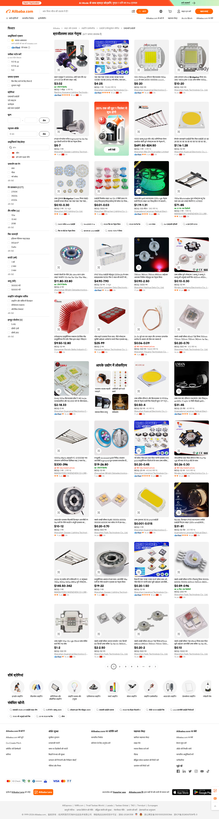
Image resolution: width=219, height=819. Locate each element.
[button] (133, 11)
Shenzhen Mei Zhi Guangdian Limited (151, 151)
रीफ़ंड (136, 754)
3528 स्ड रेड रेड (134, 224)
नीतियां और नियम (55, 766)
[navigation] (28, 347)
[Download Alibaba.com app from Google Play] (203, 792)
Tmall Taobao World (95, 805)
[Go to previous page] (107, 666)
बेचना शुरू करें (181, 743)
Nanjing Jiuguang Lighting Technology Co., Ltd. (71, 92)
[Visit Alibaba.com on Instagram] (196, 771)
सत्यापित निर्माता (97, 737)
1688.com (78, 805)
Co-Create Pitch (13, 743)
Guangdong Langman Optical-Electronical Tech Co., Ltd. (151, 211)
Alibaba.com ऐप (136, 792)
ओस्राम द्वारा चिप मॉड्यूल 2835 (80, 710)
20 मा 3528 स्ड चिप (46, 716)
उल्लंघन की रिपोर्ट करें (141, 766)
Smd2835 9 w (89, 224)
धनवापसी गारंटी (54, 743)
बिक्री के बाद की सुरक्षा (57, 754)
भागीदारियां (180, 760)
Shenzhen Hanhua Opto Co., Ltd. (149, 287)
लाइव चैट (137, 743)
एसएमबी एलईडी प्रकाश (106, 710)
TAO (133, 805)
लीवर (63, 716)
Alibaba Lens (18, 792)
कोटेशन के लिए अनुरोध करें (100, 743)
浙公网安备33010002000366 (158, 814)
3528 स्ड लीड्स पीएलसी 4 (131, 710)
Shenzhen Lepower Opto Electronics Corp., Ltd (111, 287)
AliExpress (67, 805)
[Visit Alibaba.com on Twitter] (190, 771)
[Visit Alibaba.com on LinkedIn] (184, 771)
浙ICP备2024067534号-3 (185, 814)
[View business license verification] (136, 814)
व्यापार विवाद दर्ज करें (141, 748)
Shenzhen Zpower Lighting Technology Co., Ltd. (71, 151)
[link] (215, 791)
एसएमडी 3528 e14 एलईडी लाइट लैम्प (25, 710)
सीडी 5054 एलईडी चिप (156, 710)
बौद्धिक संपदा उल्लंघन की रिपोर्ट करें (146, 760)
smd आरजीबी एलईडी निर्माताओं (183, 710)
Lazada (109, 805)
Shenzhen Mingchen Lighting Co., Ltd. (111, 211)
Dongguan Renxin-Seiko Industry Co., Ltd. (71, 349)
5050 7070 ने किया (115, 231)
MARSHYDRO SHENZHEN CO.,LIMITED (191, 213)
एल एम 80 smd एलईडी (91, 231)
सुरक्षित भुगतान (54, 737)
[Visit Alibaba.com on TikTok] (208, 771)
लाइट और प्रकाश (70, 28)
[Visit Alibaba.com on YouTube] (202, 771)
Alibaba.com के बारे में (15, 731)
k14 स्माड (152, 224)
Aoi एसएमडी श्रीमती (170, 224)
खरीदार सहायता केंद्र (141, 737)
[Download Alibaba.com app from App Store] (181, 792)
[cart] (170, 12)
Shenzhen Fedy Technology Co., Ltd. (191, 90)
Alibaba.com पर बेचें (184, 737)
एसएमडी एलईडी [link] (129, 28)
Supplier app (119, 792)
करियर (8, 754)
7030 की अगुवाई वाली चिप (21, 716)
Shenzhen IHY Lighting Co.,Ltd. (68, 211)
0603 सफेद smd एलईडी (66, 224)
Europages (153, 805)
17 (149, 667)
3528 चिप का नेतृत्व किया (112, 224)
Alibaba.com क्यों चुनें (14, 737)
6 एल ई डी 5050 (192, 224)
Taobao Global (121, 805)
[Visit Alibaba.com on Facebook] (178, 771)
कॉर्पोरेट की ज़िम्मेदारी (13, 748)
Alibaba (56, 28)
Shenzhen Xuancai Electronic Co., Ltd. (191, 151)
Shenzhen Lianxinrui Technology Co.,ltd (111, 90)
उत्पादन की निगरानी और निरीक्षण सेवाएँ (62, 760)
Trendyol (141, 805)
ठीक (44, 120)
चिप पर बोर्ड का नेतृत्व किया (66, 231)
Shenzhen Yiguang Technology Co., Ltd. (151, 352)
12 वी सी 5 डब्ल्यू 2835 (54, 710)
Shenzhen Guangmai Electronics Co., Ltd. (151, 90)
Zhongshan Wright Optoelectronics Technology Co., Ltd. (71, 290)
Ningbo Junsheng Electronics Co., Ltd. (191, 287)
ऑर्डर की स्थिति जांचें (183, 748)
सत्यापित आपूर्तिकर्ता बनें (185, 754)
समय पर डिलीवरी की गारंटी (58, 748)
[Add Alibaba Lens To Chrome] (43, 792)
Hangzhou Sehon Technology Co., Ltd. (111, 349)
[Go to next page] (155, 666)
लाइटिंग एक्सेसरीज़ (88, 28)
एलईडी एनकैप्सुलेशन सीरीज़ (109, 28)
